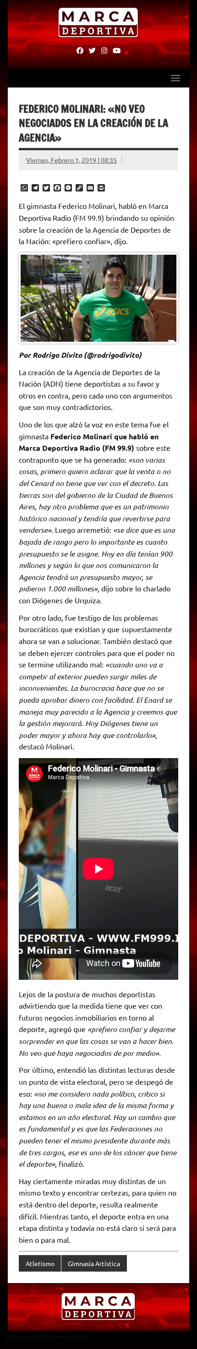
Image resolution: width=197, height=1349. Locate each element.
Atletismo (40, 1263)
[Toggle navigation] (175, 78)
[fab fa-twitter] (92, 50)
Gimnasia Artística (94, 1263)
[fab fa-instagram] (104, 50)
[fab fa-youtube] (116, 50)
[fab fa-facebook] (80, 50)
